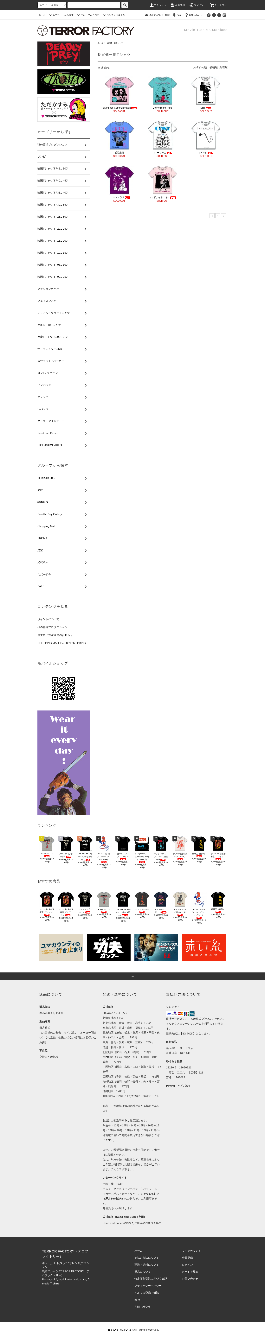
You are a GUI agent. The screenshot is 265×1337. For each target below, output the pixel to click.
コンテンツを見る (116, 15)
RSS (137, 1306)
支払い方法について (146, 1257)
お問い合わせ (196, 15)
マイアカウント (191, 1250)
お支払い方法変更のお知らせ (55, 635)
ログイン (199, 5)
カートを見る (190, 1271)
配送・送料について (146, 1264)
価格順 (214, 67)
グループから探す (90, 15)
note (179, 15)
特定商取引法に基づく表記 (150, 1278)
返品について (142, 1271)
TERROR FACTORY (118, 1329)
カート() (220, 5)
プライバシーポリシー (148, 1285)
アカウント (160, 5)
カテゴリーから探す (63, 15)
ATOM (146, 1306)
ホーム (41, 15)
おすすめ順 (200, 67)
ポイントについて (48, 619)
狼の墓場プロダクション (52, 627)
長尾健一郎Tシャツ (114, 43)
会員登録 (180, 5)
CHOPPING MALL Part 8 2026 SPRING (61, 643)
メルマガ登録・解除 (159, 15)
